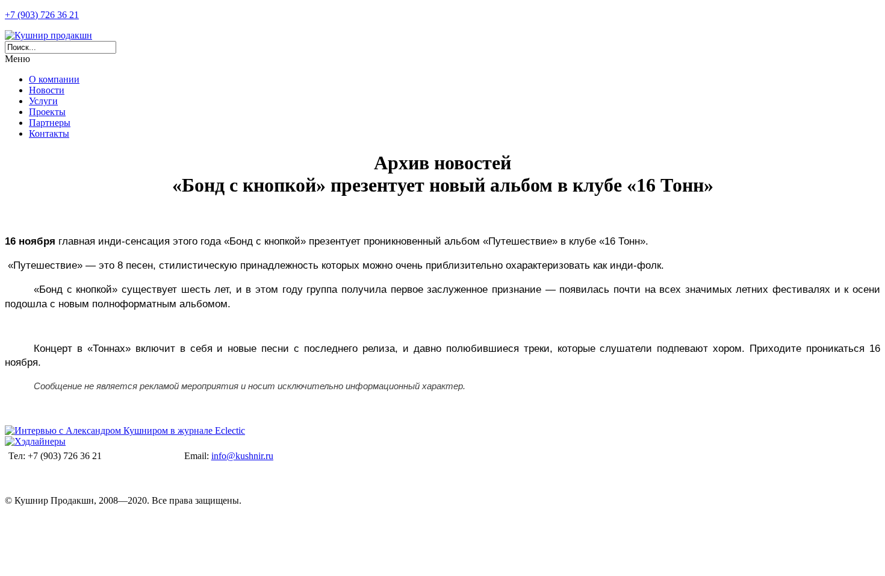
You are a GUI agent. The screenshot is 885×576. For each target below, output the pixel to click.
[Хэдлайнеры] (35, 441)
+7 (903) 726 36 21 (42, 15)
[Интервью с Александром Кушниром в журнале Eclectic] (125, 430)
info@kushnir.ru (242, 456)
